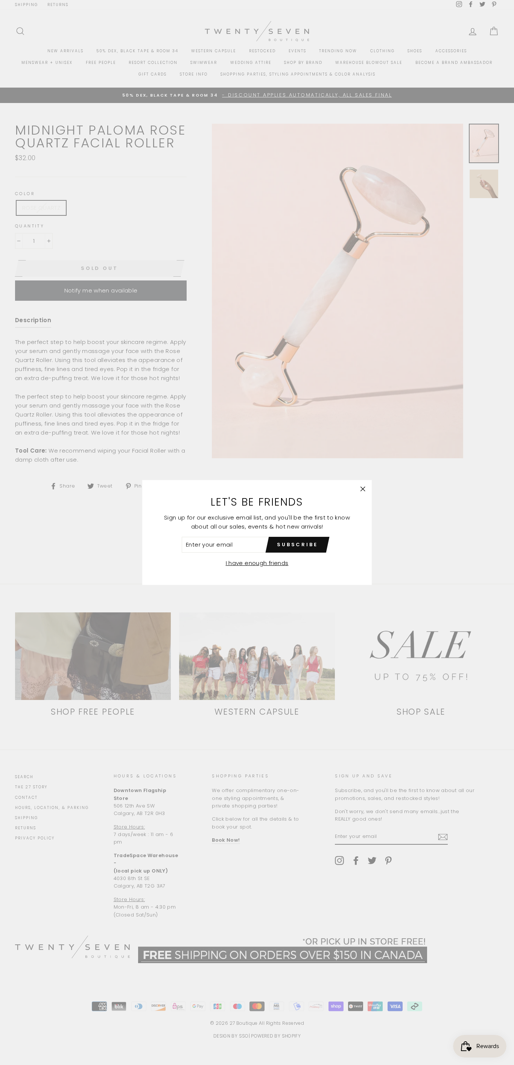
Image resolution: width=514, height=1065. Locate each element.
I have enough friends (257, 563)
